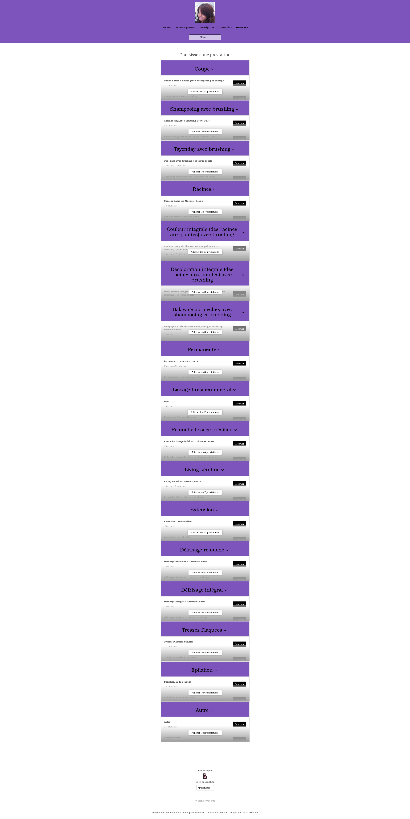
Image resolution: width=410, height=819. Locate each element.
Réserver (242, 27)
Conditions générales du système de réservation (232, 812)
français (205, 787)
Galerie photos (185, 27)
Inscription (206, 27)
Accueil (167, 27)
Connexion (225, 27)
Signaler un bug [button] (206, 800)
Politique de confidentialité (166, 812)
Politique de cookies (194, 812)
